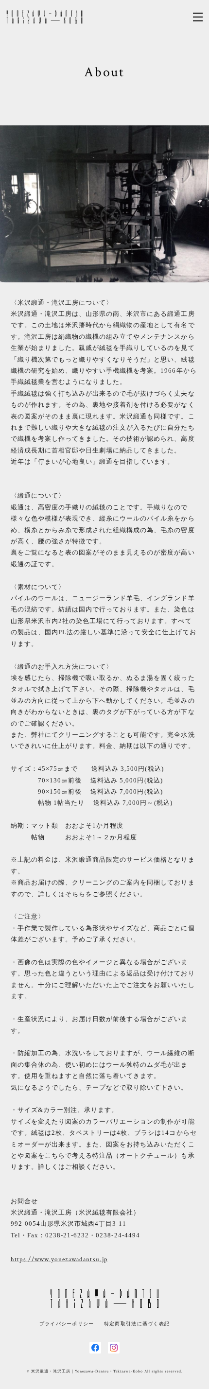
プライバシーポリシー (66, 1323)
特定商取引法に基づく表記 (137, 1323)
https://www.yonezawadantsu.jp (59, 1259)
